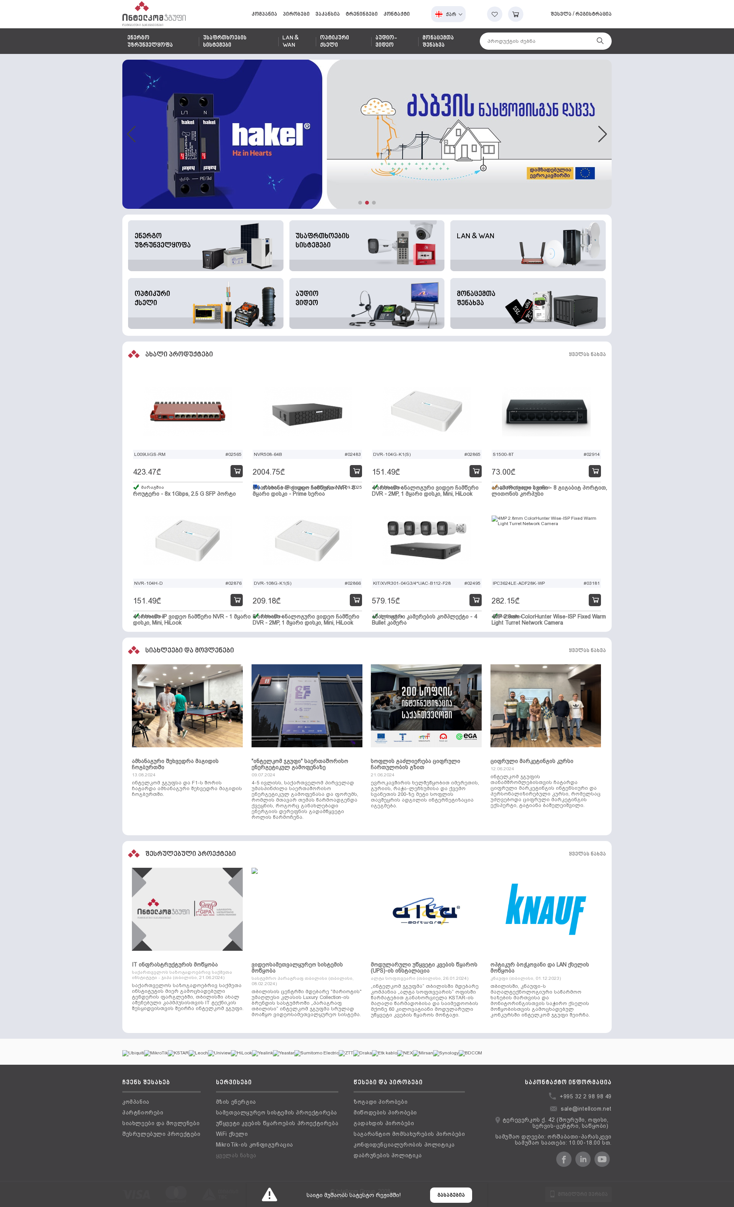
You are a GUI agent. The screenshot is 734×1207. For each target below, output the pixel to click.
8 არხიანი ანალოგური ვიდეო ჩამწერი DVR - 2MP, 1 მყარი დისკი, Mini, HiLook (306, 619)
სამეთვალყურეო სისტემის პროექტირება (276, 1112)
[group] (367, 134)
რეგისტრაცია (593, 14)
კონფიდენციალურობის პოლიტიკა (404, 1145)
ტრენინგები (362, 14)
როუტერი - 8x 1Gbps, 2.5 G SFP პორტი (184, 494)
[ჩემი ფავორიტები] (494, 14)
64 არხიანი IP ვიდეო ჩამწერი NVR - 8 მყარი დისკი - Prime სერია (304, 491)
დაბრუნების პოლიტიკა (388, 1155)
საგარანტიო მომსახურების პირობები (409, 1134)
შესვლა (561, 14)
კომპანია (264, 14)
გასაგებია (451, 1195)
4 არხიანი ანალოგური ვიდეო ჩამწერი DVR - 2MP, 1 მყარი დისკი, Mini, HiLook (425, 491)
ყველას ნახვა (587, 354)
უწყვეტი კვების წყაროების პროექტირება (277, 1123)
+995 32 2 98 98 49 (586, 1096)
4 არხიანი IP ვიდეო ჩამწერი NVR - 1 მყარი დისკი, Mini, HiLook (192, 619)
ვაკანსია (327, 14)
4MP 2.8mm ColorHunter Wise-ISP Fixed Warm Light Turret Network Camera (549, 619)
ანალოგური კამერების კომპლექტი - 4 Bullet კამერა (424, 619)
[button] (360, 203)
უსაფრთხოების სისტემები (225, 41)
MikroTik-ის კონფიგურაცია (254, 1145)
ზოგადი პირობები (381, 1102)
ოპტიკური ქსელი (334, 41)
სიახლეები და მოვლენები (161, 1123)
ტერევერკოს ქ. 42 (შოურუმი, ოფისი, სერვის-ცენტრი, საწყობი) (556, 1123)
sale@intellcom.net (586, 1109)
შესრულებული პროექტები (161, 1134)
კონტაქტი (396, 14)
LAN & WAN (291, 41)
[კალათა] (515, 14)
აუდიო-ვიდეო (386, 41)
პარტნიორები (143, 1112)
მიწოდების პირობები (385, 1112)
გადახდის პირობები (384, 1123)
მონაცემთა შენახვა (438, 41)
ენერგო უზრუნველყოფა (150, 41)
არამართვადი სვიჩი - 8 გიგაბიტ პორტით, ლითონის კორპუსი (549, 491)
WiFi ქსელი (232, 1134)
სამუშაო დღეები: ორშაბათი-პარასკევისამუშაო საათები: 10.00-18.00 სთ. (553, 1140)
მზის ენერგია (236, 1102)
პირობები (296, 14)
